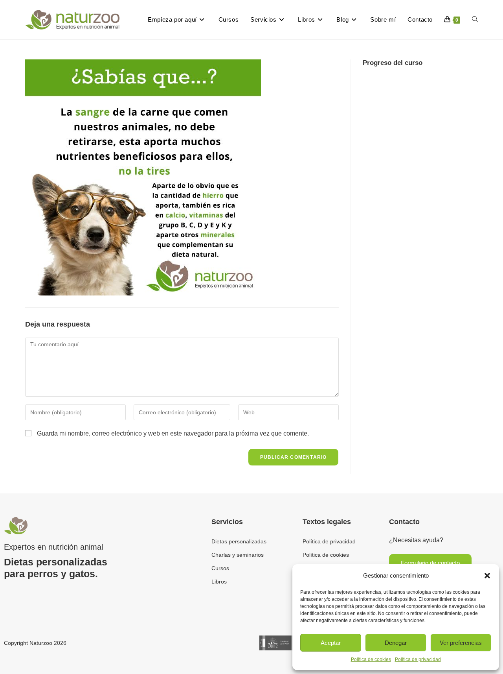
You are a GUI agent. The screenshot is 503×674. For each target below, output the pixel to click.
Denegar (396, 642)
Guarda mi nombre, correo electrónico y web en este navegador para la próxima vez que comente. (173, 433)
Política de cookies (371, 659)
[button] (487, 576)
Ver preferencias (461, 642)
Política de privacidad (418, 659)
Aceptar (331, 642)
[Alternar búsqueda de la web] (475, 19)
